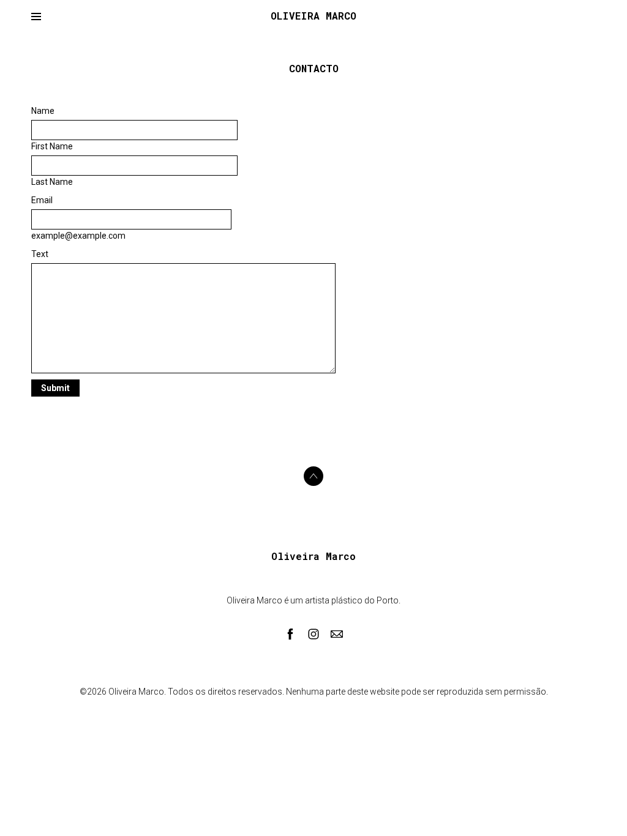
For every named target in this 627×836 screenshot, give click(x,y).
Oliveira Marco (313, 556)
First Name (52, 146)
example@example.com (78, 236)
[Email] (337, 634)
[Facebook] (290, 634)
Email (42, 200)
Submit (55, 388)
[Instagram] (313, 634)
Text (39, 254)
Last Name (52, 182)
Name (42, 111)
